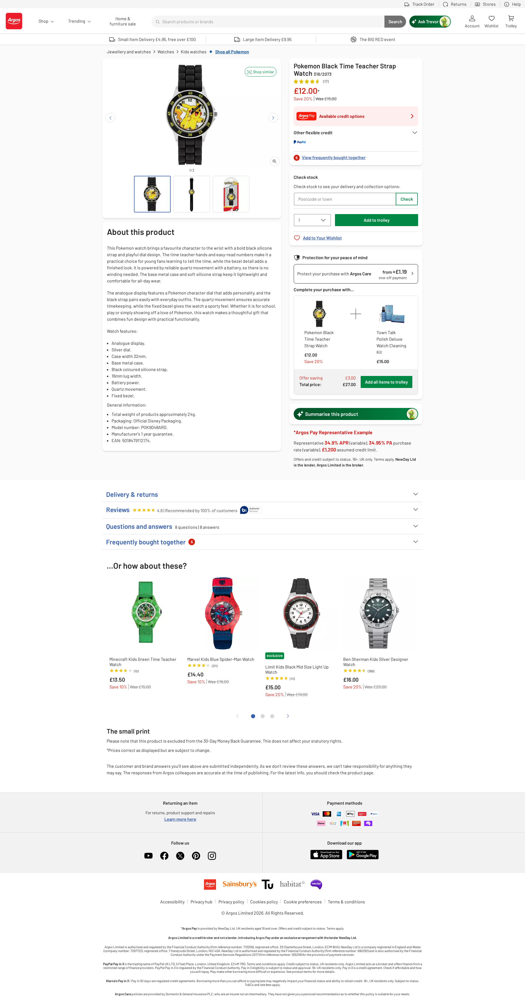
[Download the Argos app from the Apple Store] (326, 858)
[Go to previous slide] (110, 117)
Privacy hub (201, 901)
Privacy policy (231, 901)
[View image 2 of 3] (192, 194)
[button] (260, 72)
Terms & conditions (346, 901)
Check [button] (407, 199)
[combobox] (267, 22)
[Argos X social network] (180, 855)
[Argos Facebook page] (164, 855)
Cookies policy (264, 901)
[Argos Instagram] (211, 855)
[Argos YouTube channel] (148, 855)
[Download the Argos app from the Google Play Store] (363, 858)
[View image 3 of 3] (231, 194)
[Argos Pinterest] (196, 855)
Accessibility (172, 901)
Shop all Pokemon (232, 51)
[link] (356, 156)
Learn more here (180, 819)
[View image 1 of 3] (152, 194)
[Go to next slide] (273, 117)
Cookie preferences (303, 901)
